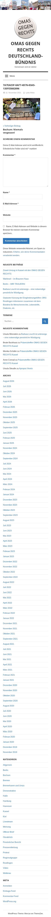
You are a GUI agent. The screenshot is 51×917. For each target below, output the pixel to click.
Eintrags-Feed (9, 891)
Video (5, 868)
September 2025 (10, 427)
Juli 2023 (7, 525)
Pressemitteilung (10, 847)
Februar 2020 (9, 737)
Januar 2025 (8, 443)
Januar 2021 (8, 680)
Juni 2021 (7, 654)
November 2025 (10, 417)
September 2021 (10, 639)
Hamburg (7, 801)
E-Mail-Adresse (10, 204)
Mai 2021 (7, 659)
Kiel (4, 816)
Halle (5, 796)
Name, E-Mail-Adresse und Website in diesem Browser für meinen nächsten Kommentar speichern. (25, 229)
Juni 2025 (7, 433)
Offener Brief (8, 832)
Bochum (6, 775)
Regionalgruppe (10, 858)
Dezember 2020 (10, 685)
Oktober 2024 (9, 453)
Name (6, 192)
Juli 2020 (7, 711)
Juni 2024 (7, 469)
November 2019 (10, 752)
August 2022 (8, 582)
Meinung (7, 827)
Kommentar (9, 155)
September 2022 (10, 577)
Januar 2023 (8, 556)
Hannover (7, 806)
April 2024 (7, 479)
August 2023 (8, 520)
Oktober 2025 (9, 422)
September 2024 (10, 458)
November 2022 (10, 567)
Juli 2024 (7, 464)
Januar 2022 (8, 618)
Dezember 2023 (10, 500)
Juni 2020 (7, 716)
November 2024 (10, 448)
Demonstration (9, 791)
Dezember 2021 (10, 623)
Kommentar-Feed (10, 896)
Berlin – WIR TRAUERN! (14, 284)
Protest (6, 853)
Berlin (5, 770)
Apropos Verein (26, 368)
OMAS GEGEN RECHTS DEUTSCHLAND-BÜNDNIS (25, 52)
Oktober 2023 (9, 510)
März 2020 (7, 732)
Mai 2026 (7, 397)
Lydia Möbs (30, 93)
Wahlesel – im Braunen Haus (16, 279)
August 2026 (8, 381)
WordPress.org (9, 901)
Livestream (8, 822)
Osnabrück (8, 837)
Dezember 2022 (10, 562)
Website (7, 215)
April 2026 (7, 402)
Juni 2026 (7, 391)
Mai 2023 (7, 536)
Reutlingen (8, 863)
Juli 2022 (7, 587)
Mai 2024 (7, 474)
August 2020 (8, 706)
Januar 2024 (8, 494)
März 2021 (7, 670)
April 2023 (7, 541)
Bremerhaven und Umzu (13, 786)
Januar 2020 (8, 742)
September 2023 (10, 515)
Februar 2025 (9, 438)
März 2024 (7, 484)
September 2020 (10, 701)
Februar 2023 (9, 551)
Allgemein (7, 765)
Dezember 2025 (10, 412)
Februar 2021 (9, 675)
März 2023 (7, 546)
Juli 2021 (7, 649)
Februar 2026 (9, 407)
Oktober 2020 (9, 696)
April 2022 (7, 603)
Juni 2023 (7, 531)
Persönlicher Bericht (12, 842)
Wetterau (7, 873)
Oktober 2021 (9, 634)
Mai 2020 (7, 721)
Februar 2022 (9, 613)
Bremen (6, 780)
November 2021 (10, 629)
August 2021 (8, 644)
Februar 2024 (9, 489)
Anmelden (7, 886)
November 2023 (10, 505)
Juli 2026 (7, 386)
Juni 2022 (7, 592)
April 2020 (7, 726)
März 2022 (7, 608)
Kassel (6, 811)
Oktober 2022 (9, 572)
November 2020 (10, 690)
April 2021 (7, 665)
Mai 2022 (7, 598)
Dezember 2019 (10, 747)
